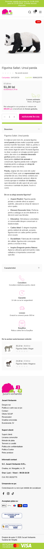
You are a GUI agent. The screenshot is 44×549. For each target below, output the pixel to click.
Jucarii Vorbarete (28, 537)
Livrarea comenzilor (10, 437)
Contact (5, 411)
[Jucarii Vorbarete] (7, 12)
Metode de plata (8, 440)
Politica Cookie (8, 449)
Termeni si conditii (9, 443)
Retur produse (7, 453)
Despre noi (6, 405)
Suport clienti (7, 434)
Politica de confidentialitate (12, 446)
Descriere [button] (8, 129)
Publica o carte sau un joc (12, 408)
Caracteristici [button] (10, 268)
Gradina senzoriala (9, 420)
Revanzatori (6, 417)
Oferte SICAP (7, 414)
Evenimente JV (8, 423)
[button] (29, 12)
